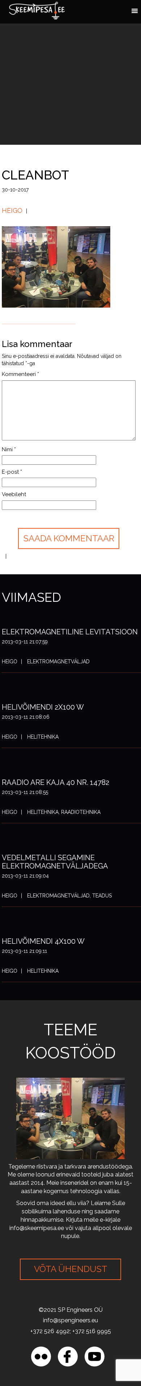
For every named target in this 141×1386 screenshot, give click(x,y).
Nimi (9, 449)
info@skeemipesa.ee (36, 1228)
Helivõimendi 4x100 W (43, 941)
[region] (70, 1324)
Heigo (12, 210)
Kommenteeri (20, 374)
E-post (12, 472)
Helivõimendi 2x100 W (43, 707)
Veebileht (14, 494)
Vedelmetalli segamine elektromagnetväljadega (55, 861)
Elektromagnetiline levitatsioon (70, 631)
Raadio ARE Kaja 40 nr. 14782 (55, 782)
